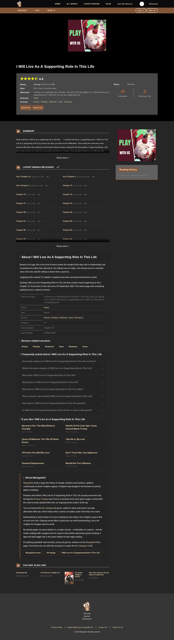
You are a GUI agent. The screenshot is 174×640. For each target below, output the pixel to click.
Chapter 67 (21, 221)
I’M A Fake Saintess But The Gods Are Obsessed (99, 574)
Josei (60, 102)
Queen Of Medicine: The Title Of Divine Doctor (40, 440)
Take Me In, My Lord (75, 439)
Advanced (153, 4)
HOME (57, 4)
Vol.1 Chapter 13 (23, 177)
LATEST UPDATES (91, 4)
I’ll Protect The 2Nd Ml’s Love (36, 453)
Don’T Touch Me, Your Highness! (81, 453)
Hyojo (36, 98)
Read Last (38, 108)
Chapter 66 (67, 221)
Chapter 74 (67, 185)
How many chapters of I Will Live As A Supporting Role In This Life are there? (59, 361)
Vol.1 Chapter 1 (22, 185)
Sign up (152, 10)
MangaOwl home (33, 553)
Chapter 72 (67, 194)
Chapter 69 (21, 212)
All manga (50, 553)
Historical (52, 102)
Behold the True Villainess (78, 463)
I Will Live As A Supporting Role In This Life (80, 553)
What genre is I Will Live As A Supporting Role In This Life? (50, 382)
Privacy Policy (56, 627)
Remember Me (21, 573)
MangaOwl (28, 483)
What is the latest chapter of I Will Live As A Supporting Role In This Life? (57, 368)
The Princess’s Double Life (50, 573)
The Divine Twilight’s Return (79, 575)
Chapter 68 (67, 212)
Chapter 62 (67, 239)
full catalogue (48, 508)
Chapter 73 (21, 194)
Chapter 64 (67, 230)
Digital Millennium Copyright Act (80, 627)
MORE (50, 10)
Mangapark (87, 619)
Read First (25, 108)
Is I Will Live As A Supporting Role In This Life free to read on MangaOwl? (57, 410)
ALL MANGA (72, 4)
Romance (22, 10)
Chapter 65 (21, 230)
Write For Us (118, 627)
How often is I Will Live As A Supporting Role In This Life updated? (54, 403)
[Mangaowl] (19, 4)
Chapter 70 (67, 203)
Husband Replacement (33, 463)
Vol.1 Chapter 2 (69, 177)
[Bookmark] (145, 92)
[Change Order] (58, 167)
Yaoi (37, 10)
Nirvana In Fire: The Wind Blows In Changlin (38, 427)
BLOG (108, 4)
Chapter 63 (21, 239)
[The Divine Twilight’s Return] (69, 578)
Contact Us (102, 627)
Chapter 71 (21, 203)
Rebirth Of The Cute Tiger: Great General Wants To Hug (81, 427)
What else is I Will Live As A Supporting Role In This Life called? (52, 389)
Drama (36, 102)
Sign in (141, 10)
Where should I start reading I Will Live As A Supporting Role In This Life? (57, 396)
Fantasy (44, 102)
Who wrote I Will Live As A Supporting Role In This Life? (49, 375)
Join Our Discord (124, 4)
